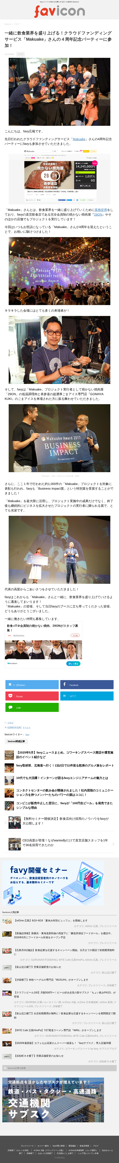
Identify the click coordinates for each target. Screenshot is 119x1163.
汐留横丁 (112, 985)
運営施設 (72, 1146)
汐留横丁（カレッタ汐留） (19, 1150)
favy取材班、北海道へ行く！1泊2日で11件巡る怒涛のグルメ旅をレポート (65, 765)
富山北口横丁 (109, 972)
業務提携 (101, 210)
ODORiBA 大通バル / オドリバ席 (43, 1002)
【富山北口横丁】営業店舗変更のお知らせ (37, 967)
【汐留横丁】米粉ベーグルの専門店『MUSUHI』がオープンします (51, 979)
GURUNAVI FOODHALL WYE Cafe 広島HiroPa (57, 959)
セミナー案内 (43, 1146)
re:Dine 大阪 (69, 1002)
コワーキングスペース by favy (81, 1048)
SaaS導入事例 (59, 1146)
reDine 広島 (91, 926)
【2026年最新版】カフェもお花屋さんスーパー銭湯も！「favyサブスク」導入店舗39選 (62, 1043)
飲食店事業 (84, 1146)
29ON (98, 214)
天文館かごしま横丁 (65, 1153)
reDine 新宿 (106, 1002)
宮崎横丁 (30, 1153)
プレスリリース (108, 926)
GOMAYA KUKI (14, 727)
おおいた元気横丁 (45, 1153)
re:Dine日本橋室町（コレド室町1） (83, 1150)
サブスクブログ (108, 1048)
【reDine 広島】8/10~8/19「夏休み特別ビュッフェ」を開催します (51, 920)
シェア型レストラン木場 (88, 1153)
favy (27, 734)
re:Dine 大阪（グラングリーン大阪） (49, 1150)
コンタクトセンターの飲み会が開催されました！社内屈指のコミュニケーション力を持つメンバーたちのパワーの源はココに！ (64, 793)
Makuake (79, 139)
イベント (27, 727)
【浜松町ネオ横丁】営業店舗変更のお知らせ (39, 1056)
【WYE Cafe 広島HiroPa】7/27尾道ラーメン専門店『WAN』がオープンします (57, 1030)
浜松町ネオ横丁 (108, 1061)
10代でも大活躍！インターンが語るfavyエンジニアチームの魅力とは (62, 778)
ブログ (10, 723)
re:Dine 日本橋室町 (87, 1002)
